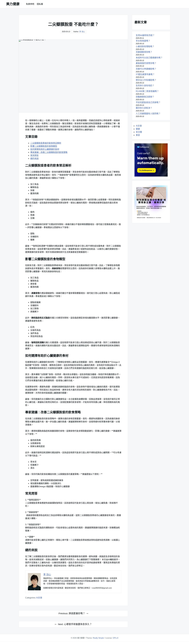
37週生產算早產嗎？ (145, 74)
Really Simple (98, 638)
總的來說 (34, 158)
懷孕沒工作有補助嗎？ (146, 80)
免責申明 (30, 4)
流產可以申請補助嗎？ (146, 69)
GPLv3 (115, 638)
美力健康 (13, 4)
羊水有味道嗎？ (143, 41)
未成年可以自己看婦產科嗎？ (149, 58)
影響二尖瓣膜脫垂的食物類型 (43, 146)
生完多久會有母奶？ (145, 85)
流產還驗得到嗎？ (144, 52)
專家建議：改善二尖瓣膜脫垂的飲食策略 (48, 152)
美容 (138, 135)
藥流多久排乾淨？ (144, 108)
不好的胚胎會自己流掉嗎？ (148, 102)
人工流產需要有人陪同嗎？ (148, 114)
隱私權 (40, 4)
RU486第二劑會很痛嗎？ (147, 91)
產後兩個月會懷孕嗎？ (146, 63)
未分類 (139, 132)
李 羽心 (82, 32)
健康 (138, 129)
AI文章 (39, 598)
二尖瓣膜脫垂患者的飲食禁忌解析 (45, 143)
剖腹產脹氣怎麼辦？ (145, 97)
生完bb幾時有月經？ (145, 35)
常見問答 (34, 155)
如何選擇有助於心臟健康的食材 (44, 149)
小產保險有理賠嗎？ (145, 46)
